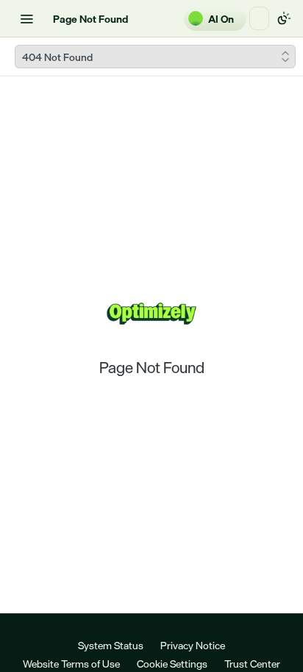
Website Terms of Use (71, 663)
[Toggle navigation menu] (26, 18)
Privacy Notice (192, 645)
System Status (110, 645)
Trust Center (252, 663)
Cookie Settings (172, 663)
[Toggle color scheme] (284, 18)
